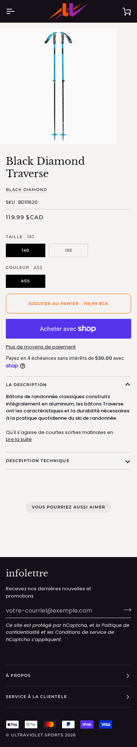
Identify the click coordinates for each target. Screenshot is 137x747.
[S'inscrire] (125, 609)
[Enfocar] (13, 130)
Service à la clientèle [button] (36, 696)
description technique (37, 460)
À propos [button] (18, 675)
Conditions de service (80, 632)
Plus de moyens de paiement (41, 346)
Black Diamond (26, 189)
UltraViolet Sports (37, 735)
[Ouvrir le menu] (17, 11)
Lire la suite (19, 439)
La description (26, 384)
